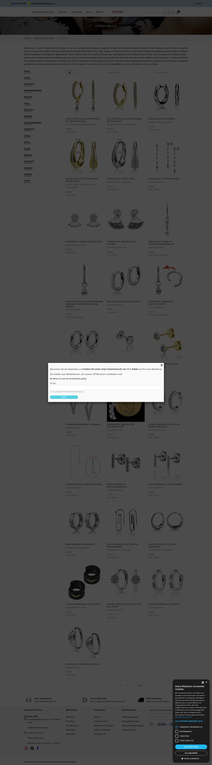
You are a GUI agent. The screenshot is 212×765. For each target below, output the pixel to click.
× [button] (206, 682)
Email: (53, 383)
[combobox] (203, 682)
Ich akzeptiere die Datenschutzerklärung (67, 391)
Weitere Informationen (183, 717)
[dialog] (191, 721)
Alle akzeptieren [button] (191, 747)
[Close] (161, 365)
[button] (191, 721)
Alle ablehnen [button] (191, 753)
